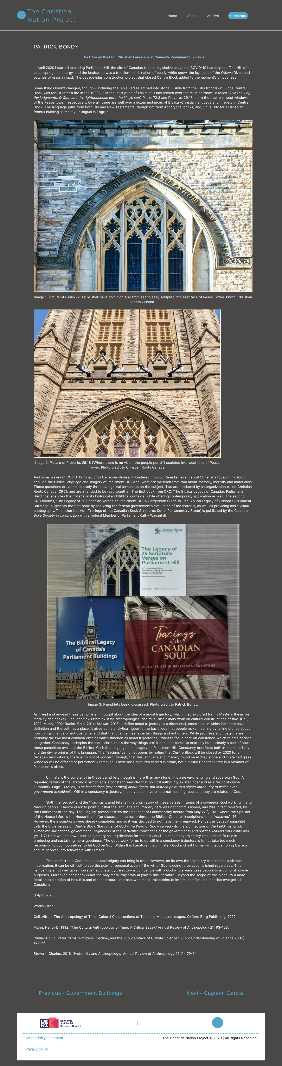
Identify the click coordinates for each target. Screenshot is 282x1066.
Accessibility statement (44, 1038)
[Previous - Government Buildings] (30, 993)
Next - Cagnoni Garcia (215, 993)
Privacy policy (36, 1049)
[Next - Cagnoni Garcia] (251, 993)
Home (172, 16)
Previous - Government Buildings (80, 993)
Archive (213, 16)
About (192, 16)
